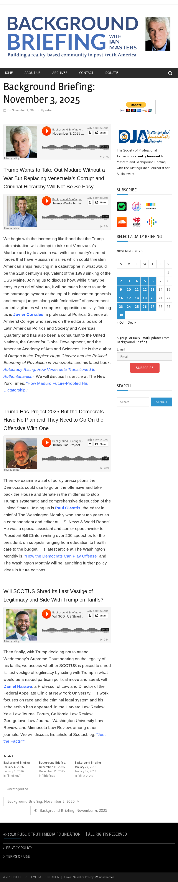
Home (8, 72)
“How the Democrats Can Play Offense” (61, 556)
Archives (60, 72)
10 (129, 289)
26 (145, 306)
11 (137, 289)
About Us (33, 72)
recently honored (146, 156)
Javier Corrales (28, 314)
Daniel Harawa (17, 686)
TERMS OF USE (18, 856)
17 (129, 298)
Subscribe (144, 367)
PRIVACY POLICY (19, 847)
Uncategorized (17, 789)
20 (152, 298)
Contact (86, 72)
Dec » (132, 322)
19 (145, 298)
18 (137, 298)
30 (121, 315)
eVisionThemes (104, 877)
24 (129, 306)
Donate (111, 72)
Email (121, 349)
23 (121, 306)
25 (137, 306)
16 (121, 298)
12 (145, 289)
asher (49, 110)
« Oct (121, 322)
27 (152, 306)
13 (153, 289)
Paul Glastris (68, 508)
